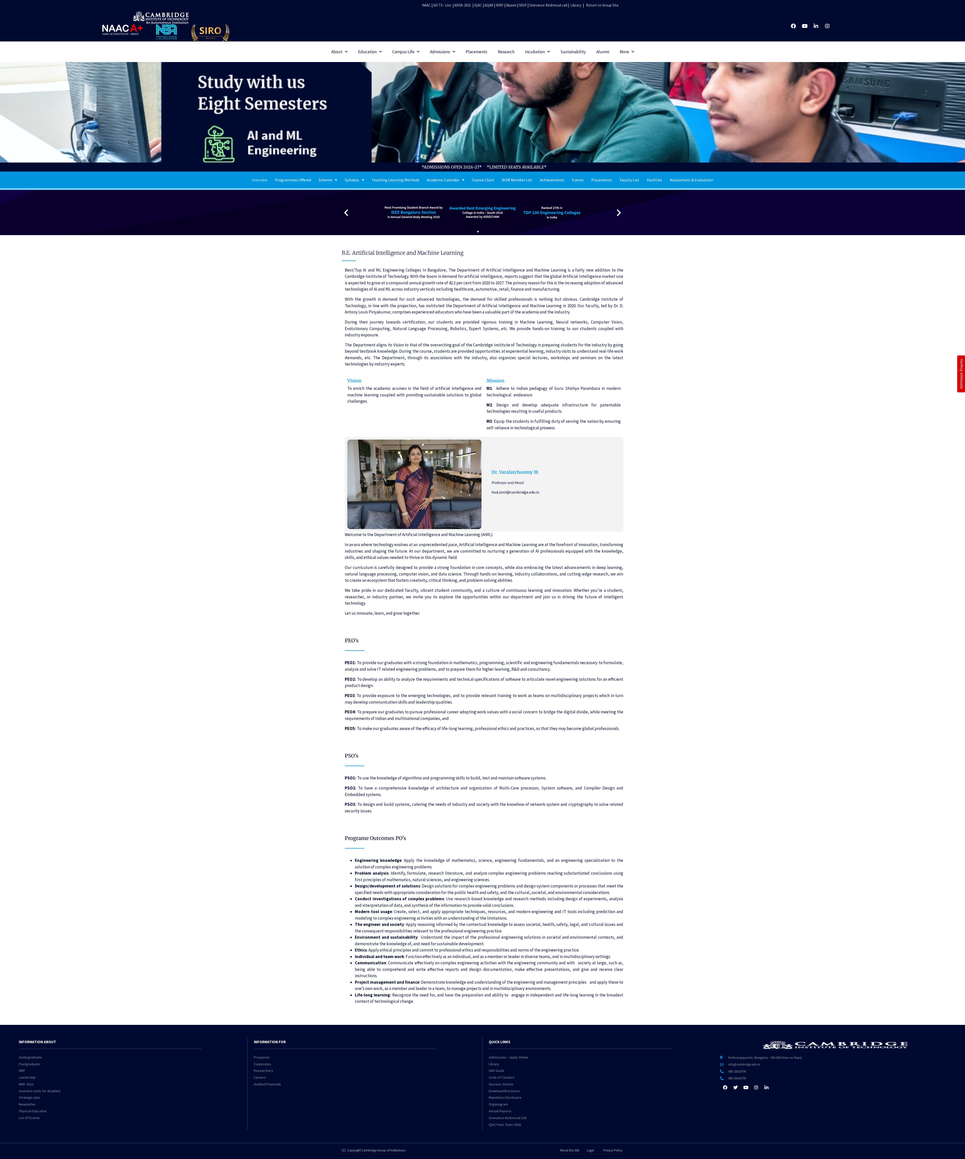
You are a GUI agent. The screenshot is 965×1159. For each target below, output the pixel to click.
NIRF (500, 5)
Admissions (440, 52)
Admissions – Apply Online (508, 1057)
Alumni (511, 5)
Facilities (654, 179)
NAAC (426, 5)
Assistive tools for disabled (39, 1091)
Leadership (27, 1077)
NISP (523, 5)
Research (506, 52)
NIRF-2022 (26, 1084)
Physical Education (33, 1111)
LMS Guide (496, 1070)
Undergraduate (30, 1057)
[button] (346, 212)
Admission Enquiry (961, 374)
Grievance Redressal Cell (507, 1118)
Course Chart (483, 179)
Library (575, 5)
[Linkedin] (816, 26)
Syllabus (352, 179)
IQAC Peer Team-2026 (505, 1124)
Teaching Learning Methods (395, 179)
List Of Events (29, 1118)
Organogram (498, 1104)
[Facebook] (793, 26)
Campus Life (403, 52)
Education (367, 52)
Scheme (325, 179)
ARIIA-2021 (462, 5)
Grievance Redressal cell (548, 5)
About (337, 52)
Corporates (262, 1064)
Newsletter (27, 1104)
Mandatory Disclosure (505, 1097)
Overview (259, 179)
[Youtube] (805, 26)
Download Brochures (504, 1091)
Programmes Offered (293, 179)
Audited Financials (267, 1084)
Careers (260, 1077)
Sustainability (573, 52)
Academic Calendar (443, 179)
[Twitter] (735, 1087)
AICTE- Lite (442, 5)
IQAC (477, 5)
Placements (476, 52)
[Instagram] (827, 26)
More (624, 52)
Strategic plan (29, 1097)
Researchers (263, 1070)
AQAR (489, 5)
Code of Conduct (501, 1077)
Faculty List (629, 179)
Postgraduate (29, 1064)
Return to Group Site (602, 5)
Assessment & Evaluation (691, 179)
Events (578, 179)
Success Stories (501, 1084)
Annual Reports (500, 1111)
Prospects (262, 1057)
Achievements (552, 179)
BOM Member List (517, 179)
